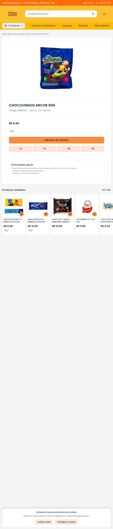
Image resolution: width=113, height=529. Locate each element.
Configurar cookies (66, 522)
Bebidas (83, 25)
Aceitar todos (44, 522)
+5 (44, 148)
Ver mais (106, 189)
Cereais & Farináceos (44, 25)
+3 (20, 148)
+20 (92, 148)
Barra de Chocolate (16, 34)
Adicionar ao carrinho (56, 140)
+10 (68, 148)
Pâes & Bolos (102, 25)
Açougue (67, 25)
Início (4, 34)
